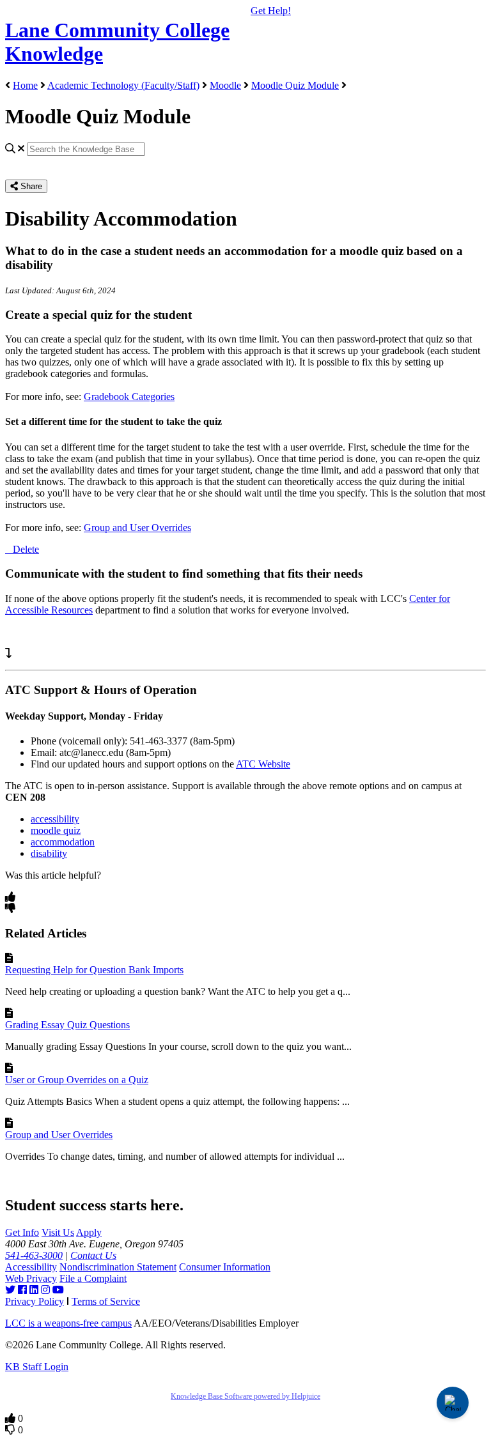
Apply (89, 1232)
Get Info (22, 1232)
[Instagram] (45, 1289)
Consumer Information (224, 1266)
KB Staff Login (36, 1366)
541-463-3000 (34, 1255)
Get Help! (271, 10)
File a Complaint (93, 1278)
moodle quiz (56, 830)
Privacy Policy (34, 1301)
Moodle (225, 85)
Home (25, 85)
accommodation (63, 841)
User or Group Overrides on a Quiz (76, 1079)
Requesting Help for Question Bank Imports (94, 969)
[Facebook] (22, 1289)
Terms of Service (106, 1301)
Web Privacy (31, 1278)
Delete (26, 549)
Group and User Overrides (137, 527)
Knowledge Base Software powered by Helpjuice (245, 1396)
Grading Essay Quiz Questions (67, 1024)
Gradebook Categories (129, 396)
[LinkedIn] (33, 1289)
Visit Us (58, 1232)
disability (49, 853)
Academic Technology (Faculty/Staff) (123, 85)
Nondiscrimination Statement (117, 1266)
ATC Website (263, 764)
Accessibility (31, 1266)
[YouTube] (58, 1289)
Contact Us (93, 1255)
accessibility (55, 818)
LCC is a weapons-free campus (68, 1323)
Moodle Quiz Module (295, 85)
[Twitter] (10, 1289)
